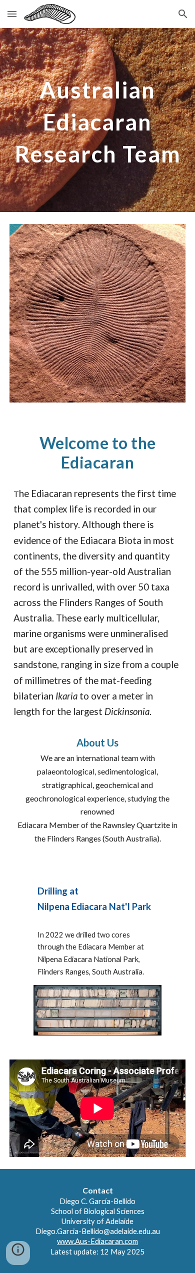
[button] (12, 14)
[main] (98, 120)
